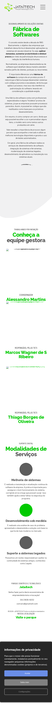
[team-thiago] (26, 387)
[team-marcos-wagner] (26, 322)
